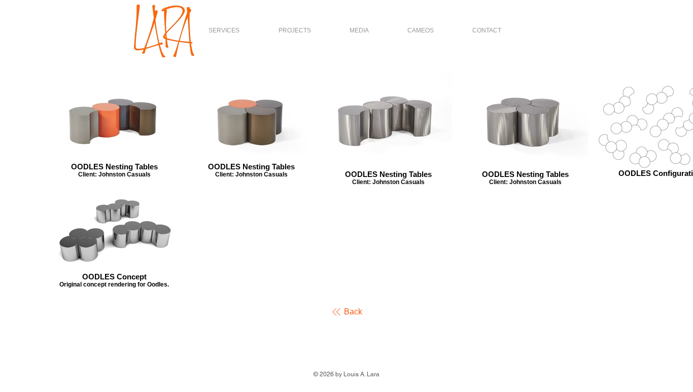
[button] (294, 30)
